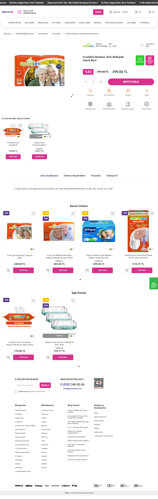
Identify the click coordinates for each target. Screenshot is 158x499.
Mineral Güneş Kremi (22, 441)
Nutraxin (44, 426)
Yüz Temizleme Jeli (22, 445)
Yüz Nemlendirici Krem (23, 471)
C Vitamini (18, 414)
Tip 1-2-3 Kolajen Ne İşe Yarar (78, 427)
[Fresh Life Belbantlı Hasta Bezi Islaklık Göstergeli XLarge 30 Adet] (48, 270)
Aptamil (44, 456)
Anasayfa (7, 34)
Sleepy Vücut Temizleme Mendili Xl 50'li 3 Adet (39, 144)
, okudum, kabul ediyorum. (32, 391)
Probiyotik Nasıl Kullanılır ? (77, 437)
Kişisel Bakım (84, 23)
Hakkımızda (98, 432)
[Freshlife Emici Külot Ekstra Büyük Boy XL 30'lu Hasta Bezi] (127, 270)
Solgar (43, 422)
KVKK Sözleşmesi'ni (25, 391)
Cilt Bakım (56, 23)
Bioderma (44, 445)
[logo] (7, 12)
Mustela (44, 464)
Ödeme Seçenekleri (74, 175)
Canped (44, 460)
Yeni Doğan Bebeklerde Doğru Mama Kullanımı (78, 422)
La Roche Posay (47, 410)
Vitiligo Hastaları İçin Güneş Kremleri (77, 411)
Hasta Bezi (56, 34)
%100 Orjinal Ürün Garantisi (103, 436)
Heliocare (44, 414)
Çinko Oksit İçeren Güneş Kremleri (77, 451)
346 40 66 (72, 384)
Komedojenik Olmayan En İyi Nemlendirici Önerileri (78, 417)
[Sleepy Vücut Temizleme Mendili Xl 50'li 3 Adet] (48, 357)
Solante (44, 418)
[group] (39, 70)
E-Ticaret (72, 493)
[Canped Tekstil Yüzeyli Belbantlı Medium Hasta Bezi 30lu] (87, 270)
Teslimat (97, 424)
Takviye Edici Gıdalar (22, 452)
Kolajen (17, 464)
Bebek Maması (20, 410)
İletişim (96, 428)
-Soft (66, 493)
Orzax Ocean (45, 429)
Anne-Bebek (43, 23)
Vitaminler (144, 23)
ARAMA (98, 12)
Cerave (43, 452)
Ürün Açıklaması (49, 175)
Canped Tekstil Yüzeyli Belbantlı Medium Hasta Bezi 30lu (98, 256)
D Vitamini (18, 422)
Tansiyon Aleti (20, 437)
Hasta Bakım (43, 34)
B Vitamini (18, 456)
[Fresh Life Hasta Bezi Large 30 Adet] (8, 270)
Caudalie (44, 448)
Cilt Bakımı (18, 467)
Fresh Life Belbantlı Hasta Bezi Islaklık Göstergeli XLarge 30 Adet (59, 256)
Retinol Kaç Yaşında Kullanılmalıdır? (75, 432)
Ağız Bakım (29, 23)
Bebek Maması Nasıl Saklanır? (78, 441)
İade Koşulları (99, 421)
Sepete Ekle (131, 81)
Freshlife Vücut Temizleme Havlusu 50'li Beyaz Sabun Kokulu (13, 144)
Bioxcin (44, 467)
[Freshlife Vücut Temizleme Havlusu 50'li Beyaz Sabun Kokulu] (8, 357)
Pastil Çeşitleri (20, 429)
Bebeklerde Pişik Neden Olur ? (78, 456)
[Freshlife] (88, 45)
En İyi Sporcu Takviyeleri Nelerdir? (76, 445)
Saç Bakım (131, 23)
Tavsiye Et (128, 95)
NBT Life (44, 437)
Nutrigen (44, 433)
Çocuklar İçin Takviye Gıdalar (25, 426)
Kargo (96, 413)
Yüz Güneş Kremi (21, 448)
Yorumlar (96, 175)
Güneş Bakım (69, 23)
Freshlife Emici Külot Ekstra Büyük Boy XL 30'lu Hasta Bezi (138, 256)
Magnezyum (19, 418)
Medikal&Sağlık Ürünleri (25, 34)
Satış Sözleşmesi (100, 417)
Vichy (43, 441)
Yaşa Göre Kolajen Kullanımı (77, 459)
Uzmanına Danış (149, 62)
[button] (8, 70)
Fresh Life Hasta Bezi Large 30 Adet (19, 256)
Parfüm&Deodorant (114, 23)
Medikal (97, 23)
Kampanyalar (15, 23)
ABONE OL (45, 385)
